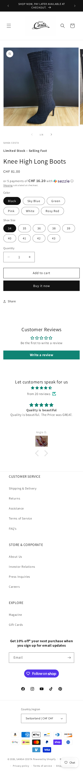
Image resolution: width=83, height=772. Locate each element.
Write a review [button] (41, 355)
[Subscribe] (69, 657)
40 (10, 238)
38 (54, 228)
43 (54, 238)
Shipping (8, 185)
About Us (15, 557)
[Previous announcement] (8, 6)
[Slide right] (51, 134)
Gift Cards (16, 625)
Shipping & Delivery (22, 488)
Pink (11, 211)
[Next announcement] (75, 6)
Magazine (15, 615)
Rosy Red (52, 211)
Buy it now (41, 286)
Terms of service (42, 765)
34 (10, 228)
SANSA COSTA (24, 758)
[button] (9, 26)
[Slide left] (32, 134)
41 (24, 238)
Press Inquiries (19, 577)
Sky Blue (33, 201)
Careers (14, 587)
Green (55, 201)
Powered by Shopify (44, 758)
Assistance (16, 508)
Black (12, 201)
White (30, 211)
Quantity (8, 248)
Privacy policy (21, 765)
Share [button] (12, 301)
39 (68, 228)
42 (39, 238)
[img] (41, 388)
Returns (14, 498)
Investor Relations (22, 567)
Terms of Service (20, 518)
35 (24, 228)
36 (39, 228)
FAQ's (13, 529)
